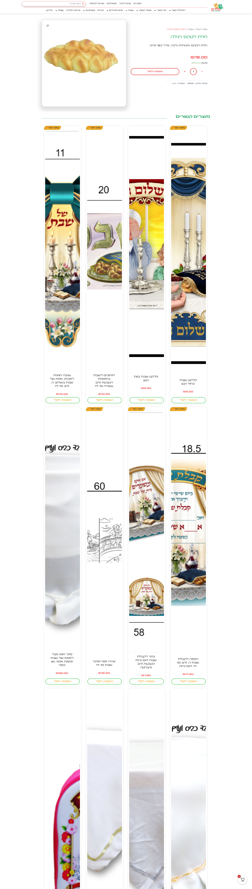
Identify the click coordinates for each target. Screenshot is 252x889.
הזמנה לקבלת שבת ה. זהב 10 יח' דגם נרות (188, 663)
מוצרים (137, 3)
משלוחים (112, 3)
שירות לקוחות (97, 3)
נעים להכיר (125, 3)
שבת (190, 29)
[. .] (188, 253)
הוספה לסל (155, 71)
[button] (177, 11)
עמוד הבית (201, 29)
